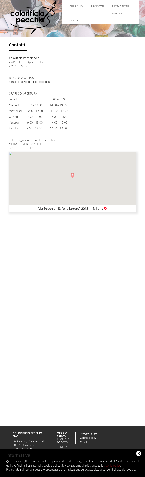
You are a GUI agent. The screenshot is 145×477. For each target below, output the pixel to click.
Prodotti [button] (97, 6)
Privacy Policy (88, 433)
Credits (84, 442)
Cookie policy (88, 437)
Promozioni (120, 6)
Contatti (75, 20)
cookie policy (112, 465)
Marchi (117, 13)
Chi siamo (76, 6)
